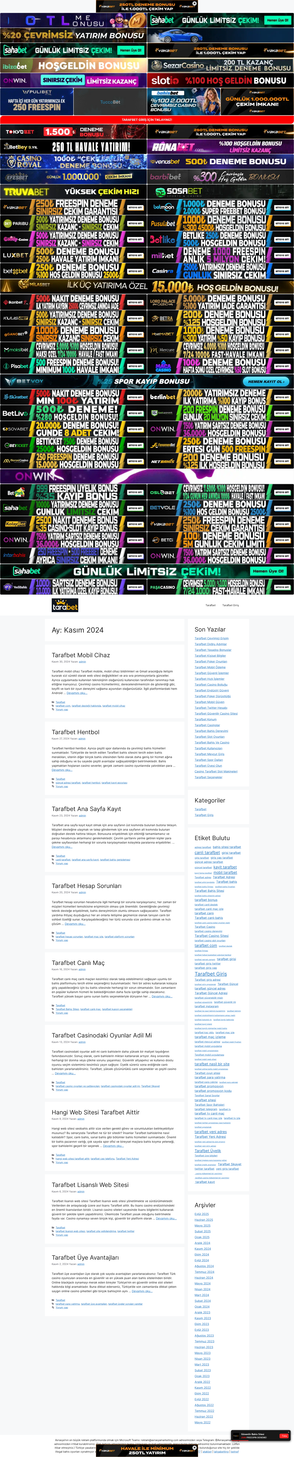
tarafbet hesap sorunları (69, 936)
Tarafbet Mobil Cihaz (81, 655)
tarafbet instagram (207, 1006)
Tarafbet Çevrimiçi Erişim (212, 638)
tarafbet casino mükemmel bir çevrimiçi (212, 1178)
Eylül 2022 (202, 1399)
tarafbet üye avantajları (94, 1303)
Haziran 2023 (204, 1347)
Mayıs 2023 (203, 1353)
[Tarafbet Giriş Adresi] (65, 605)
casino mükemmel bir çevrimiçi (208, 1173)
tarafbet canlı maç (90, 1009)
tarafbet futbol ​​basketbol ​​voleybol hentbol (213, 955)
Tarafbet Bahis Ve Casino (212, 742)
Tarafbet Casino (205, 926)
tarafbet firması (201, 951)
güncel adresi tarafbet (68, 782)
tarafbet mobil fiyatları (231, 1042)
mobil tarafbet (225, 872)
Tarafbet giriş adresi (207, 979)
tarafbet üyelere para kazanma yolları (211, 1160)
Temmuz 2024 (204, 1272)
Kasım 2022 (203, 1387)
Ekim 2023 (202, 1324)
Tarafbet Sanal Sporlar (207, 1095)
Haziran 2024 (204, 1277)
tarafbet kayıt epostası (114, 782)
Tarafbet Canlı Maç (78, 962)
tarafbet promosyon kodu (213, 1091)
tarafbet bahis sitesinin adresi (208, 896)
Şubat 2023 (203, 1370)
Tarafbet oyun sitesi (207, 1073)
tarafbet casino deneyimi (208, 931)
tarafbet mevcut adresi (207, 1041)
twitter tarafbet (204, 1168)
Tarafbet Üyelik (208, 1150)
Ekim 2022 (202, 1393)
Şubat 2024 (203, 1301)
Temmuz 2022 (204, 1411)
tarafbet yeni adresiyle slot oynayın (210, 1142)
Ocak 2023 (202, 1376)
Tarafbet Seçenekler (208, 777)
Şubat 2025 (203, 1231)
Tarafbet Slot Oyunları (210, 736)
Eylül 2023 (202, 1330)
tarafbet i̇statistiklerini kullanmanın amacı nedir (215, 1015)
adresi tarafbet (203, 847)
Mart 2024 (202, 1295)
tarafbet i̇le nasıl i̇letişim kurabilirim (210, 1011)
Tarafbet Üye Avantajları (85, 1257)
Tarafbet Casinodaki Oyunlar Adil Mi (102, 1035)
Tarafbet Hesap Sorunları (86, 885)
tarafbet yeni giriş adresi (205, 1146)
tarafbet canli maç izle (209, 909)
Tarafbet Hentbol (75, 732)
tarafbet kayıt (205, 1182)
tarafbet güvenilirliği (203, 1002)
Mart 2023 (202, 1364)
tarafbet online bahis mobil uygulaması (211, 1069)
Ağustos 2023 (204, 1335)
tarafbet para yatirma (68, 1303)
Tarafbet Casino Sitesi (212, 936)
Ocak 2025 (202, 1237)
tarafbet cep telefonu (103, 1158)
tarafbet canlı (204, 913)
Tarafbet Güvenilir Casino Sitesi (216, 713)
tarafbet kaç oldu (204, 1032)
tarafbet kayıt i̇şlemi (203, 1024)
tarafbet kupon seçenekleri (117, 1009)
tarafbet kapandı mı (203, 1020)
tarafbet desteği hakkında (86, 705)
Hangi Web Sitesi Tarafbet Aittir (96, 1112)
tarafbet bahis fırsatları (225, 887)
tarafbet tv (225, 1109)
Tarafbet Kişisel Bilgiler (210, 655)
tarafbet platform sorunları (119, 936)
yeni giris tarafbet (227, 1168)
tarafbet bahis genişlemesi (115, 859)
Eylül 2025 (202, 1214)
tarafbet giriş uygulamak (205, 984)
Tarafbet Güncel (228, 984)
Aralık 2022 (202, 1382)
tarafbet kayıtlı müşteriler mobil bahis (211, 1028)
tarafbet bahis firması (204, 887)
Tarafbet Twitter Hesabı (211, 708)
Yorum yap (62, 709)
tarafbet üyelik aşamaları (205, 1165)
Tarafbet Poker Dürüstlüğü (213, 696)
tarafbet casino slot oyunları (210, 940)
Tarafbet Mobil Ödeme (210, 667)
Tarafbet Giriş (230, 605)
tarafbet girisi (226, 959)
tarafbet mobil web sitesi (205, 1059)
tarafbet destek (225, 946)
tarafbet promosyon (209, 1086)
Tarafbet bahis (226, 882)
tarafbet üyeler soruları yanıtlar (125, 1303)
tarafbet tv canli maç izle (208, 1118)
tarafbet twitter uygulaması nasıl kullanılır (213, 1123)
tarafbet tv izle (232, 1118)
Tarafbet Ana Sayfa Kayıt (86, 808)
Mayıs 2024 (203, 1283)
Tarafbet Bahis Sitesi (67, 1009)
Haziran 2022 (204, 1416)
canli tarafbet (63, 859)
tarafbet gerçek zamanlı (205, 959)
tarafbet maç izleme (210, 1037)
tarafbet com (63, 705)
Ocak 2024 (202, 1306)
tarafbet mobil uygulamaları (206, 1051)
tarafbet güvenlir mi (225, 1002)
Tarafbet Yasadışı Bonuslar (213, 650)
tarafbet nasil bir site (212, 1064)
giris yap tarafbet (222, 857)
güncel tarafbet (203, 867)
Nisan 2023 (202, 1358)
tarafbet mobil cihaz (113, 705)
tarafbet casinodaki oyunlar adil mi (120, 1086)
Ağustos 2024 (204, 1266)
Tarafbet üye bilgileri (206, 1155)
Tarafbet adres (203, 877)
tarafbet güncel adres (210, 988)
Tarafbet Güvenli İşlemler (212, 673)
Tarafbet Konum (206, 719)
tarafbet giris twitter (208, 963)
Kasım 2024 (203, 1248)
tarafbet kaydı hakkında (223, 1020)
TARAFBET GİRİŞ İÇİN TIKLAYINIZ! (147, 120)
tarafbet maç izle (93, 936)
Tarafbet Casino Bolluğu (211, 684)
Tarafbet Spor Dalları (209, 760)
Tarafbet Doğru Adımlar (211, 644)
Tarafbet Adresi (224, 877)
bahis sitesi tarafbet (227, 847)
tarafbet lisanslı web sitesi (70, 1231)
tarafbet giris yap (206, 968)
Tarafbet (211, 605)
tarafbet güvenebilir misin (209, 997)
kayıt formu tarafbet (203, 873)
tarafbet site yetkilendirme (101, 1231)
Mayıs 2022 (202, 1422)
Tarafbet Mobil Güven (209, 702)
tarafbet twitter (125, 1231)
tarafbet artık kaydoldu (205, 882)
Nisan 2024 (202, 1289)
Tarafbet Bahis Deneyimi (211, 731)
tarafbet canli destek (206, 904)
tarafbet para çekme (206, 1082)
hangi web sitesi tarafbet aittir (72, 1158)
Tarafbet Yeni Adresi (127, 1158)
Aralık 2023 (202, 1312)
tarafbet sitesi (205, 1100)
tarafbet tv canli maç (209, 1113)
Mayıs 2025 (202, 1225)
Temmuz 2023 (204, 1341)
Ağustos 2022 (204, 1405)
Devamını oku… (77, 693)
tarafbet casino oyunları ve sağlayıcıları (78, 1086)
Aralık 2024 (202, 1243)
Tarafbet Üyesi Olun (208, 765)
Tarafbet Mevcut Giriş (209, 754)
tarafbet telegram (206, 1109)
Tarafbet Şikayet (150, 1086)
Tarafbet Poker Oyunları (211, 661)
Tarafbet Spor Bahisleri (209, 1104)
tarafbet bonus (206, 900)
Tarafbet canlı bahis (209, 918)
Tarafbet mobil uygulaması (209, 1054)
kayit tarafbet (225, 867)
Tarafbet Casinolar (207, 725)
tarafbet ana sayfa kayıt (85, 859)
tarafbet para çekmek (228, 1082)
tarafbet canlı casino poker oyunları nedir (212, 923)
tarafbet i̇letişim (234, 1011)
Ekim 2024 (202, 1254)
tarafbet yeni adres (211, 1132)
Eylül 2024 (202, 1260)
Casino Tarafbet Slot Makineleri (216, 771)
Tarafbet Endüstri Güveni (212, 690)
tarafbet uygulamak (203, 1127)
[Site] (73, 207)
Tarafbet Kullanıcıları (208, 748)
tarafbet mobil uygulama (208, 1046)
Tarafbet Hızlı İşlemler (209, 679)
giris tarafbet (202, 857)
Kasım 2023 (203, 1318)
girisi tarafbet (231, 853)
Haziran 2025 (204, 1220)
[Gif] (147, 286)
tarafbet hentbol (91, 782)
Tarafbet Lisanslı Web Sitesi (90, 1184)
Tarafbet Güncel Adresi (211, 993)
